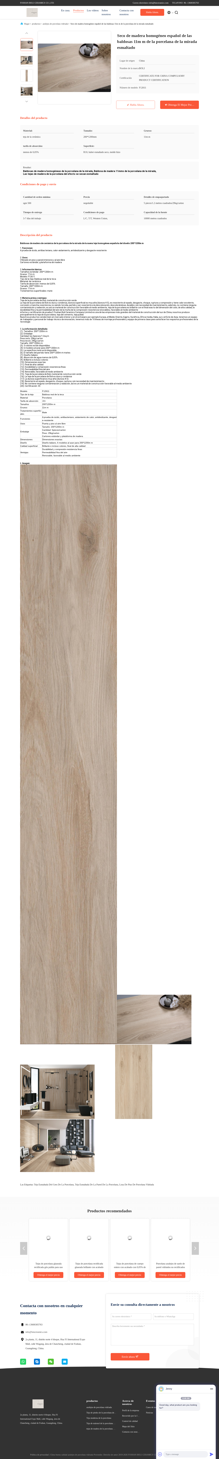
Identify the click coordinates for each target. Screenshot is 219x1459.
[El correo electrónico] (68, 1364)
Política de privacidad (39, 1455)
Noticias (149, 1413)
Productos (78, 10)
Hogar (26, 24)
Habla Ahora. (152, 12)
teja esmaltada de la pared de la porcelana (96, 1184)
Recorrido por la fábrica (131, 1416)
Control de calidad (130, 1421)
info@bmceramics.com (36, 1332)
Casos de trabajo (153, 1407)
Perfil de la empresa (130, 1410)
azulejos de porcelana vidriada (55, 24)
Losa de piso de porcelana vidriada (136, 1184)
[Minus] (211, 1389)
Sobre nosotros (106, 12)
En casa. (65, 10)
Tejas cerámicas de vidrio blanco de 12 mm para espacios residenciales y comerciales (170, 1267)
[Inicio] (32, 12)
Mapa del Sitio (128, 1426)
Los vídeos (93, 10)
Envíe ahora (128, 1356)
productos (36, 24)
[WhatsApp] (27, 1364)
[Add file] (160, 1454)
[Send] (211, 1454)
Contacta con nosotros (126, 12)
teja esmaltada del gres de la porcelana (54, 1184)
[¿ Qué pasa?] (41, 1364)
